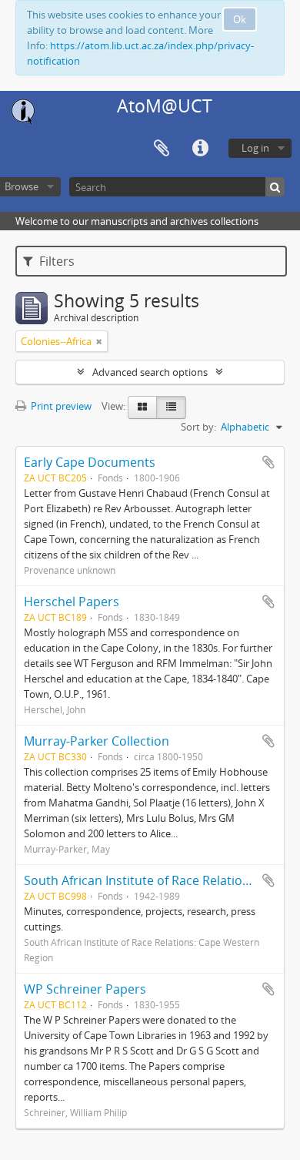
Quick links (200, 148)
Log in (255, 148)
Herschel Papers (71, 601)
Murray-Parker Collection (96, 741)
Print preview (60, 406)
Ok (239, 19)
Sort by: (198, 427)
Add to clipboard (268, 462)
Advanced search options (150, 372)
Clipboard (161, 148)
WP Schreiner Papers (85, 989)
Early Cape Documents (89, 462)
